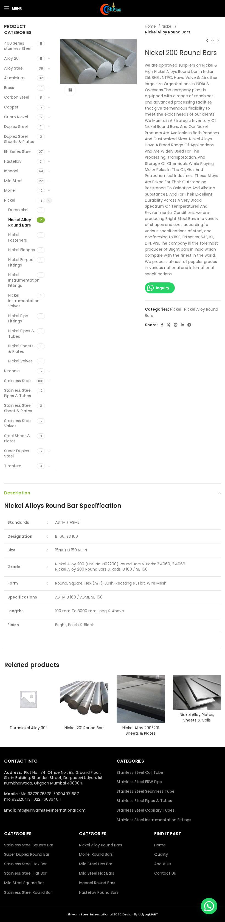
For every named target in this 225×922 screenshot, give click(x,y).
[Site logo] (112, 8)
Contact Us (165, 873)
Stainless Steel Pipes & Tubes (18, 393)
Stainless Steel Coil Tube (140, 772)
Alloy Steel (14, 68)
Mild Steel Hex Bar (95, 864)
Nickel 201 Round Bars (84, 728)
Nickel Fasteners (17, 237)
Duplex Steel (16, 126)
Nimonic (12, 371)
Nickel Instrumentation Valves (22, 301)
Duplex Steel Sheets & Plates (19, 139)
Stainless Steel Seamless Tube (146, 791)
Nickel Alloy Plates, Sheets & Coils (197, 717)
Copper (11, 107)
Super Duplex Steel (16, 453)
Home (151, 26)
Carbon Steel (16, 97)
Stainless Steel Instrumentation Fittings (154, 820)
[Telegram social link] (189, 324)
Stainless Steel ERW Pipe (139, 781)
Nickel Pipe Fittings (18, 318)
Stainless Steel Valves (18, 423)
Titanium (12, 466)
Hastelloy (12, 161)
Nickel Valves (20, 361)
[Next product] (218, 41)
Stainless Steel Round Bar (28, 892)
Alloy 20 (11, 58)
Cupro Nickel (16, 117)
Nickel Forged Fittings (20, 262)
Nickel (167, 26)
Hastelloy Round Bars (99, 892)
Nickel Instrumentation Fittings (22, 280)
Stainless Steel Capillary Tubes (146, 810)
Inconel (11, 171)
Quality (161, 854)
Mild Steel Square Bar (24, 883)
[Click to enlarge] (69, 90)
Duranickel (18, 210)
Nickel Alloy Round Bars (167, 32)
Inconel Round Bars (97, 883)
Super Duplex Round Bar (26, 854)
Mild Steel (13, 181)
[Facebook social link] (162, 324)
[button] (209, 906)
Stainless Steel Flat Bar (25, 873)
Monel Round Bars (96, 854)
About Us (162, 864)
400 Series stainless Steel (17, 46)
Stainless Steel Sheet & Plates (18, 408)
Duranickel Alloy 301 (28, 728)
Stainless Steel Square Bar (28, 845)
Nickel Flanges (21, 250)
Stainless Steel (18, 380)
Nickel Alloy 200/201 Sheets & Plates (140, 730)
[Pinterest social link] (175, 324)
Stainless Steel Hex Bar (25, 864)
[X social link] (168, 324)
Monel (10, 190)
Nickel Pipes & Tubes (21, 333)
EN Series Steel (18, 151)
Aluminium (14, 78)
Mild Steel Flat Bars (96, 873)
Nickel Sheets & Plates (20, 348)
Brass (9, 87)
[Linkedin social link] (182, 324)
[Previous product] (207, 41)
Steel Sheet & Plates (17, 438)
